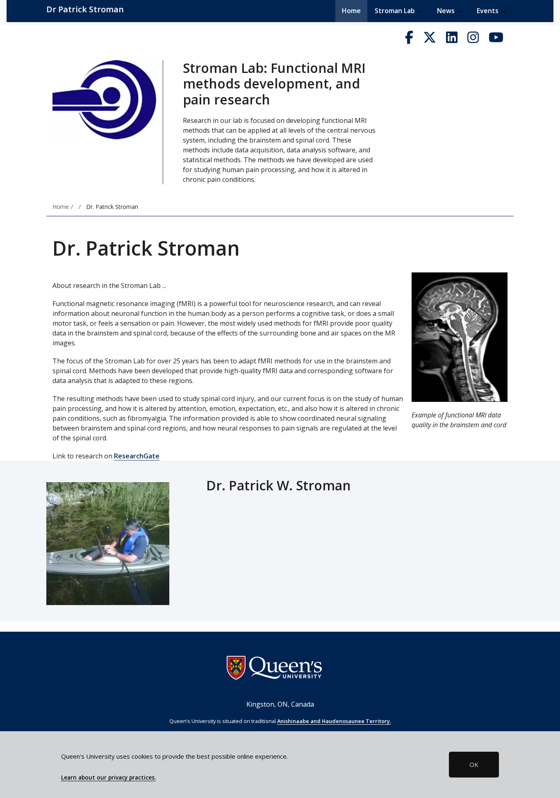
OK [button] (473, 764)
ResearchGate (136, 455)
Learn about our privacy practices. (108, 777)
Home (351, 10)
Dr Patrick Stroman (85, 9)
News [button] (446, 10)
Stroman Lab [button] (396, 10)
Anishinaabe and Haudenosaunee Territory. (334, 721)
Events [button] (488, 10)
